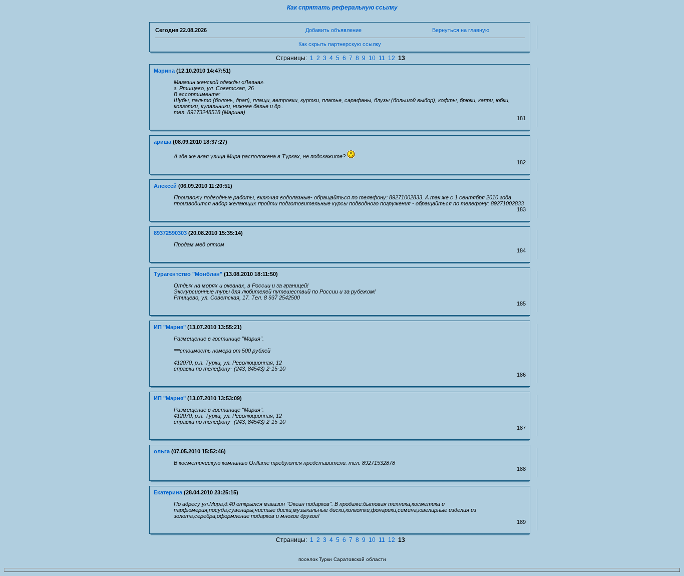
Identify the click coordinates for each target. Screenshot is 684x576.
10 (372, 58)
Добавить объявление (333, 30)
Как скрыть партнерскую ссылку (339, 44)
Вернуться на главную (460, 30)
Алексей (165, 186)
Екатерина (168, 492)
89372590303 (170, 233)
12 (391, 58)
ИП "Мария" (170, 327)
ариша (162, 142)
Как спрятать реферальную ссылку (342, 7)
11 (382, 58)
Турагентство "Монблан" (188, 274)
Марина (164, 71)
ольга (162, 451)
